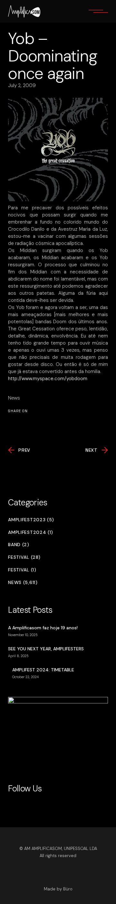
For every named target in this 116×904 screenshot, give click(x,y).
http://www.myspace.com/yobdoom (47, 378)
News (14, 398)
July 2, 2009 (22, 85)
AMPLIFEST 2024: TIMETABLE (43, 670)
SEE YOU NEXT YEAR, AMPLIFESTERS (46, 649)
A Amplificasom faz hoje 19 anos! (43, 628)
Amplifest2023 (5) (31, 520)
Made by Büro (58, 889)
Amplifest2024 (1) (30, 532)
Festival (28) (24, 557)
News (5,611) (22, 582)
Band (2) (18, 544)
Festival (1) (22, 570)
